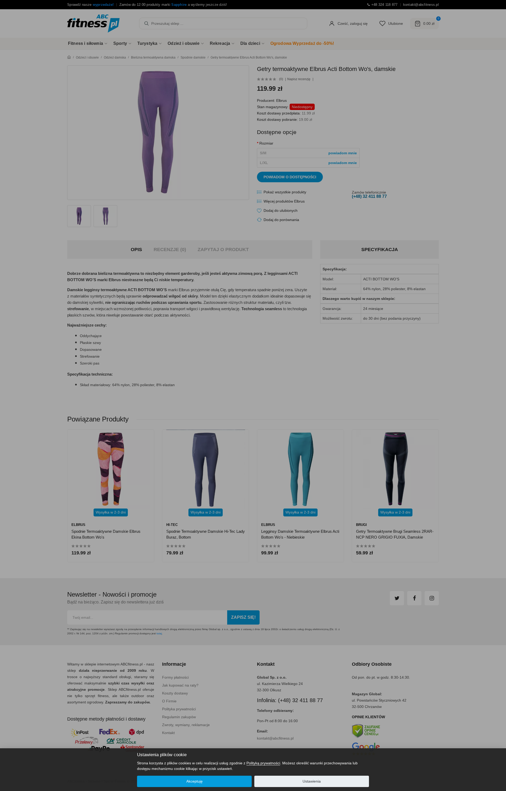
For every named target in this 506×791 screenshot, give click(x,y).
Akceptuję (194, 781)
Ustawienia (312, 781)
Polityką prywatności (263, 763)
